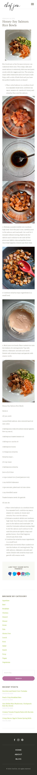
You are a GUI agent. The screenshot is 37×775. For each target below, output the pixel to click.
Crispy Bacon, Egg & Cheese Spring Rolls (16, 718)
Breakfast (5, 609)
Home (18, 750)
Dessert (5, 617)
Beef (3, 605)
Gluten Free (6, 634)
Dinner (4, 621)
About (18, 754)
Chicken (5, 613)
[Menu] (32, 4)
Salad (4, 646)
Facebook (15, 740)
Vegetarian (6, 662)
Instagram (18, 740)
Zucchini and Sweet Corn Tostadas (14, 691)
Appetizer (5, 601)
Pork (4, 642)
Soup (4, 654)
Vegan (4, 658)
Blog (18, 759)
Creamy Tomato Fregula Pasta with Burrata (17, 712)
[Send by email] (22, 574)
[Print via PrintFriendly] (27, 574)
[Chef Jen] (12, 6)
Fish (3, 629)
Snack (4, 650)
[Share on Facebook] (9, 574)
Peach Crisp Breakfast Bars (11, 698)
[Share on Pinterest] (18, 574)
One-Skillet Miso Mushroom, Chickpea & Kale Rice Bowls (16, 705)
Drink (4, 625)
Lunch (4, 638)
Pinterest (22, 740)
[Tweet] (14, 574)
